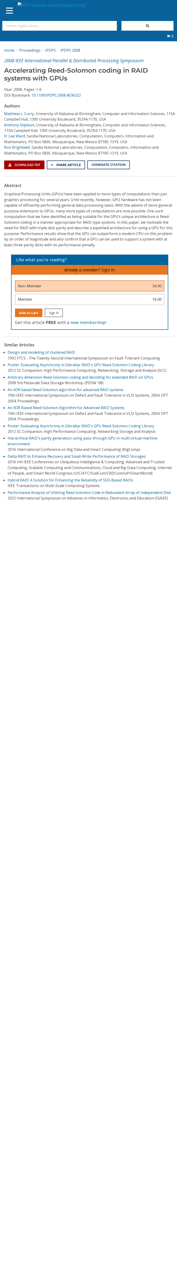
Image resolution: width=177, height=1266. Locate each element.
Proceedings (30, 50)
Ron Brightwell (17, 147)
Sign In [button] (108, 270)
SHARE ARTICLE (68, 165)
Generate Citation (108, 165)
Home (9, 50)
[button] (170, 36)
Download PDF (27, 165)
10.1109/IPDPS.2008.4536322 (56, 95)
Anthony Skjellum (19, 125)
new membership (88, 322)
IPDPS (50, 50)
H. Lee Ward (14, 136)
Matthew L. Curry (19, 113)
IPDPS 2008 (70, 50)
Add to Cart (28, 313)
